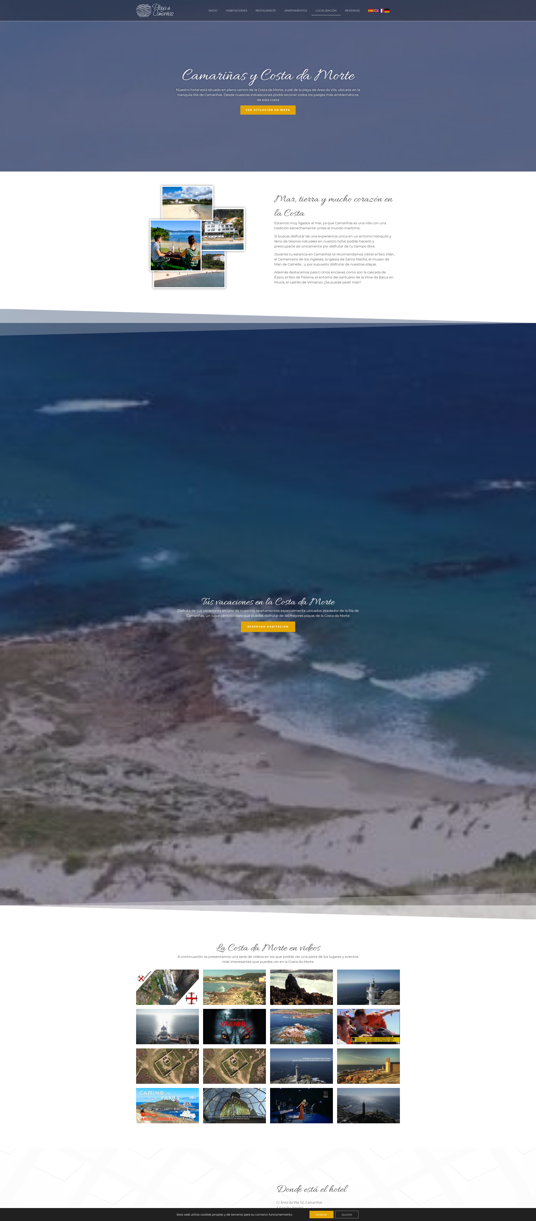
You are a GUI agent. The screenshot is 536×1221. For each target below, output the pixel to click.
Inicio (213, 10)
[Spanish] (371, 10)
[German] (387, 10)
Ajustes (346, 1214)
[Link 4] (187, 204)
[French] (381, 10)
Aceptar (321, 1214)
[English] (376, 10)
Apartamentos (295, 10)
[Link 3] (176, 246)
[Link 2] (213, 230)
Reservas (352, 10)
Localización (326, 10)
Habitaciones (236, 10)
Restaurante (266, 10)
